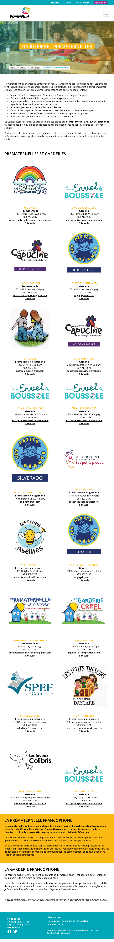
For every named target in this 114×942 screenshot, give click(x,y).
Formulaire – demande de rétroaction (68, 921)
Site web (30, 223)
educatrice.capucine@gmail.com (30, 295)
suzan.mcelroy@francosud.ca (30, 803)
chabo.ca (65, 933)
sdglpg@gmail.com (84, 295)
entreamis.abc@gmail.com (30, 370)
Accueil (13, 67)
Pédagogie (35, 67)
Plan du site (54, 917)
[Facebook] (9, 932)
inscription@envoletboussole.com (84, 220)
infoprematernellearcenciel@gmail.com (30, 220)
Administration (56, 924)
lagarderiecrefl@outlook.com (84, 652)
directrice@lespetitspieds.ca (84, 501)
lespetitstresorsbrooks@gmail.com (84, 728)
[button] (107, 13)
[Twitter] (15, 932)
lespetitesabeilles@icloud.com (30, 577)
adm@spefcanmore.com (30, 728)
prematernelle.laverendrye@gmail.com (30, 652)
